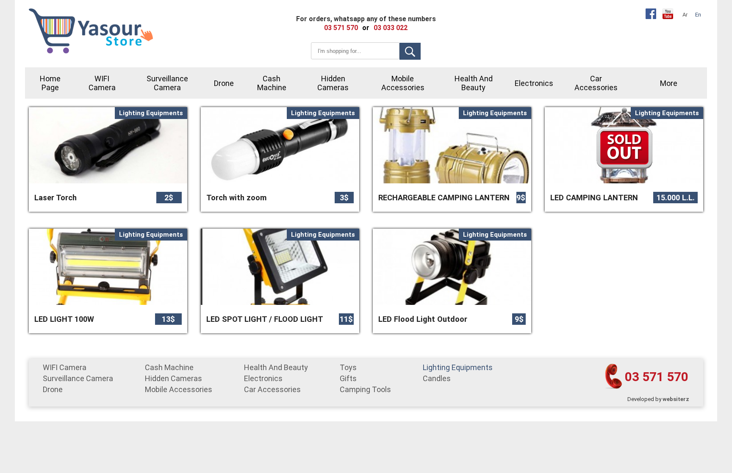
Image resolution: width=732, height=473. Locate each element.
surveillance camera (167, 83)
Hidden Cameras (333, 83)
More (668, 83)
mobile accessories (402, 83)
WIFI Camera (102, 83)
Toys (348, 367)
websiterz (676, 399)
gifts (348, 378)
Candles (437, 378)
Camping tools (365, 389)
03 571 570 (656, 376)
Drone (224, 83)
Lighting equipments (458, 367)
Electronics (534, 83)
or (365, 28)
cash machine (271, 83)
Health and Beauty (474, 83)
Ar (685, 14)
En (698, 14)
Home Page (50, 83)
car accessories (596, 83)
